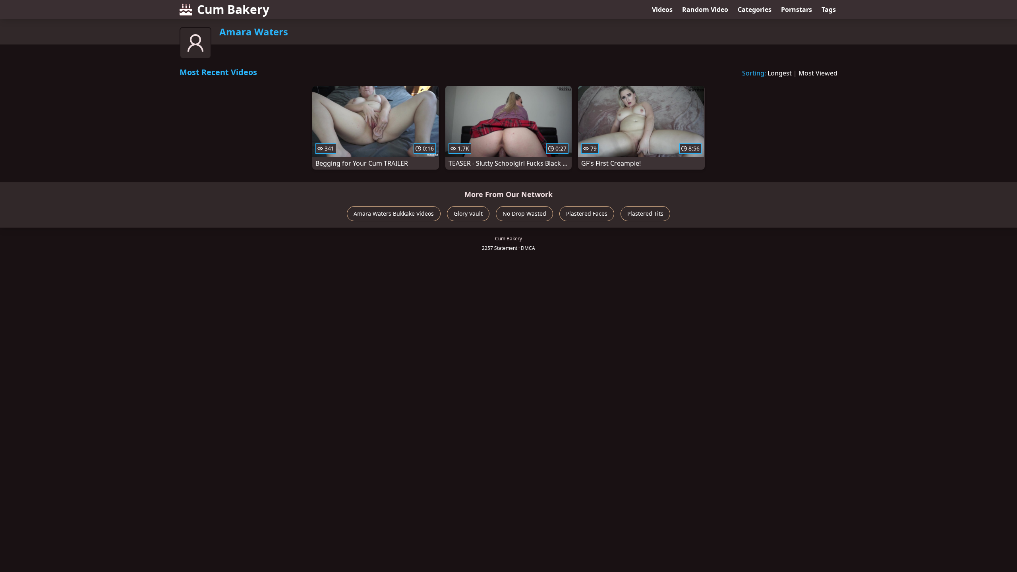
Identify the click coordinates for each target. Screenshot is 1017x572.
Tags (829, 9)
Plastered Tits (645, 213)
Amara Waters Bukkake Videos (394, 213)
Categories (754, 9)
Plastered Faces (586, 213)
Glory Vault (468, 213)
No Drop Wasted (524, 213)
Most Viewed (818, 73)
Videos (662, 9)
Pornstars (796, 9)
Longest (780, 73)
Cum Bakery (233, 9)
